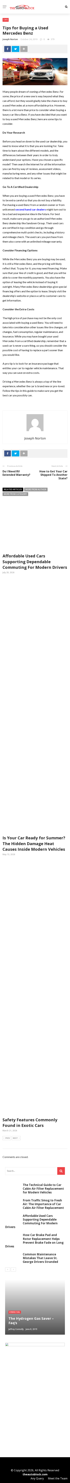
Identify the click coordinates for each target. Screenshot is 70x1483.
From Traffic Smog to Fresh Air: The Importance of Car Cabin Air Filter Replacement (43, 1204)
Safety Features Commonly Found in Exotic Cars (30, 1122)
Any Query (37, 1478)
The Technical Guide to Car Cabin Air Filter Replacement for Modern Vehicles (43, 1188)
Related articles (13, 489)
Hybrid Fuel (14, 1312)
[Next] (13, 1269)
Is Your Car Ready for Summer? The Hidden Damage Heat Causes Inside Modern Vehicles (34, 843)
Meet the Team (57, 1478)
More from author (35, 489)
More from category (15, 494)
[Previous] (7, 1269)
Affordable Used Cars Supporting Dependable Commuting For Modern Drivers (35, 561)
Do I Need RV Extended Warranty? (16, 473)
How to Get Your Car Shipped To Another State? (53, 474)
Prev (7, 1138)
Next (15, 1138)
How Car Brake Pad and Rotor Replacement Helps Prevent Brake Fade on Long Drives (34, 1240)
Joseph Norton (10, 39)
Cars (5, 20)
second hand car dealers (30, 209)
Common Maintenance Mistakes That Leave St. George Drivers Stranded (40, 1258)
